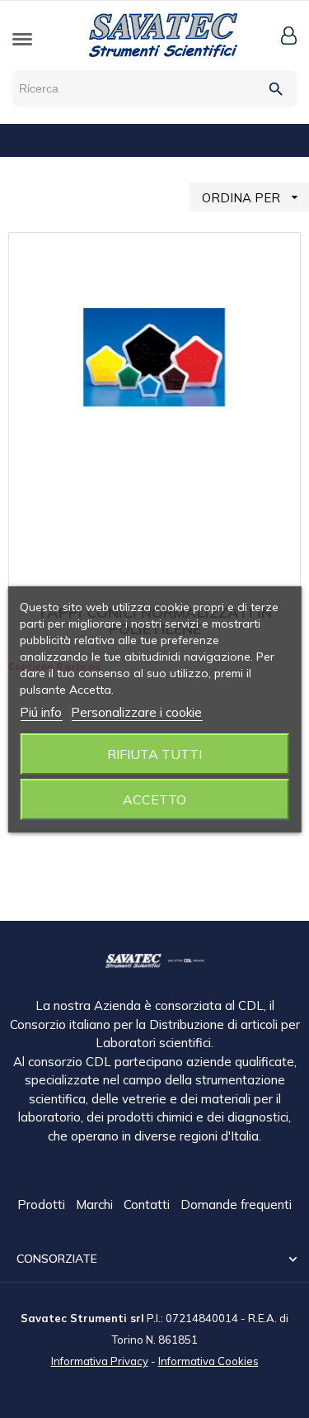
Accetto (154, 799)
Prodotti (42, 1204)
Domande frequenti (236, 1204)
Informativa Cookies (208, 1361)
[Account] (289, 35)
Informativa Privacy (99, 1361)
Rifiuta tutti (154, 754)
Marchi (96, 1204)
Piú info (41, 712)
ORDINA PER (252, 197)
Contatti (148, 1204)
